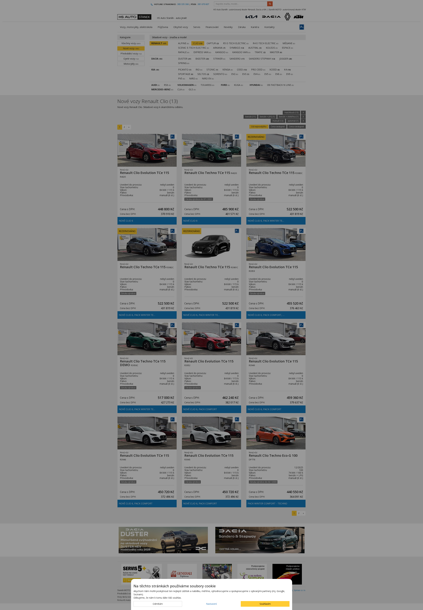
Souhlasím (265, 603)
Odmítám (158, 603)
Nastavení (211, 603)
